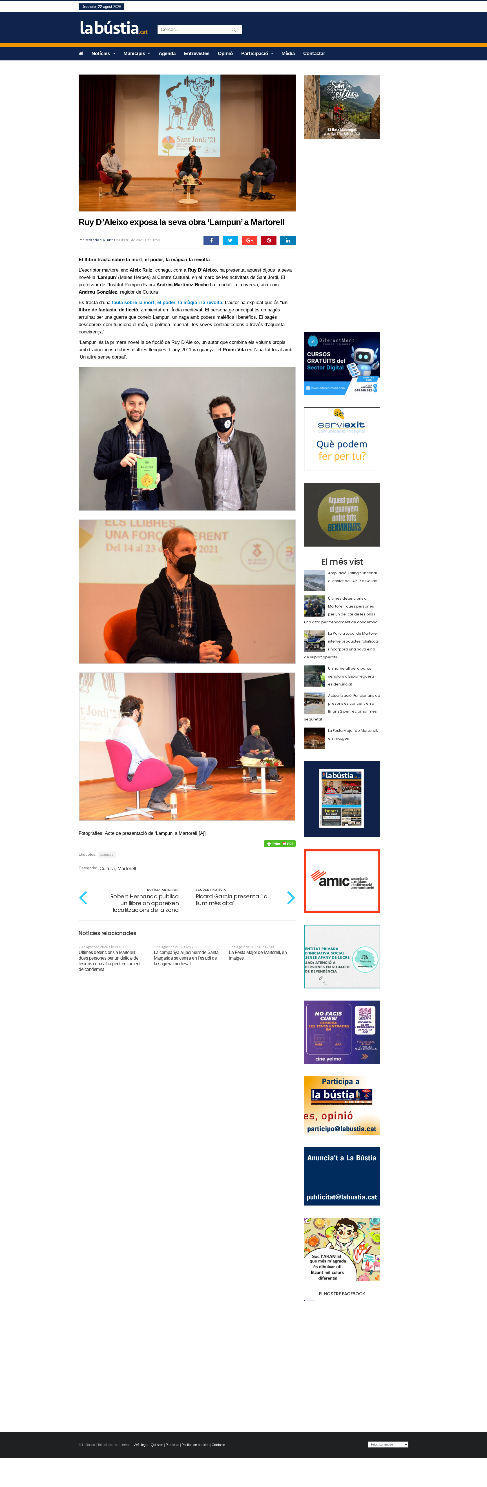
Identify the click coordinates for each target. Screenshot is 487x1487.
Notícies (101, 53)
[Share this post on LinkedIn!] (288, 240)
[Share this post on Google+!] (249, 240)
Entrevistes (196, 53)
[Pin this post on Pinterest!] (268, 240)
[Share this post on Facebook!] (211, 240)
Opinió (225, 53)
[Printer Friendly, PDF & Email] (280, 843)
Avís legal (141, 1445)
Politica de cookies (195, 1445)
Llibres (107, 854)
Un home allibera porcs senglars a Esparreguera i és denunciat (352, 676)
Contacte (218, 1445)
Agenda (167, 53)
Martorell (127, 868)
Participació (255, 53)
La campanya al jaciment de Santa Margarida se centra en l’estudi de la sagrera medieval (186, 958)
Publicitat (172, 1445)
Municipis (135, 53)
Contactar (314, 53)
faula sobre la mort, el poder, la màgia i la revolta (167, 302)
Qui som (157, 1445)
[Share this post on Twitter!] (230, 240)
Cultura (107, 868)
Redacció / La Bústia (100, 240)
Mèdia (288, 53)
